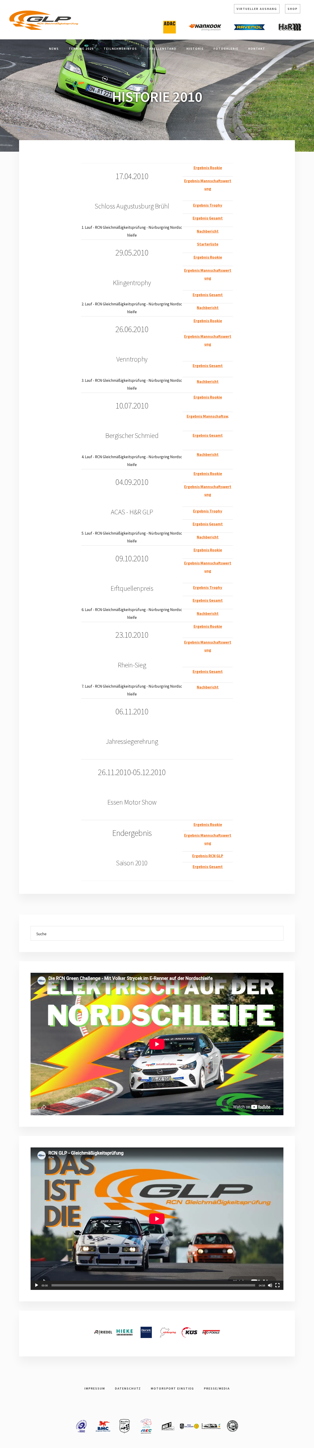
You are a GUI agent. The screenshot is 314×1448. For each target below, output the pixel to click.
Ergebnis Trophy (207, 205)
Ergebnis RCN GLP (207, 855)
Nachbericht (208, 231)
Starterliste (207, 244)
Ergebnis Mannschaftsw (207, 416)
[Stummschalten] (270, 1285)
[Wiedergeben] (36, 1285)
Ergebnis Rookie (208, 167)
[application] (157, 1218)
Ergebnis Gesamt (208, 218)
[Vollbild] (277, 1285)
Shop (293, 9)
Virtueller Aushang (257, 9)
